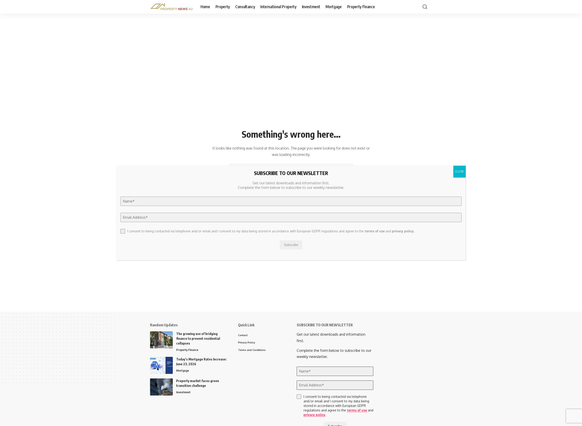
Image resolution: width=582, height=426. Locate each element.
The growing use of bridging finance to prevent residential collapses (198, 338)
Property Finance (187, 350)
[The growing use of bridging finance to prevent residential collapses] (161, 339)
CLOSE (459, 171)
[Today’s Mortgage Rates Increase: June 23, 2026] (161, 365)
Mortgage (182, 370)
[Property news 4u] (171, 7)
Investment (183, 392)
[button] (425, 7)
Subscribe (291, 245)
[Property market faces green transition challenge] (161, 387)
